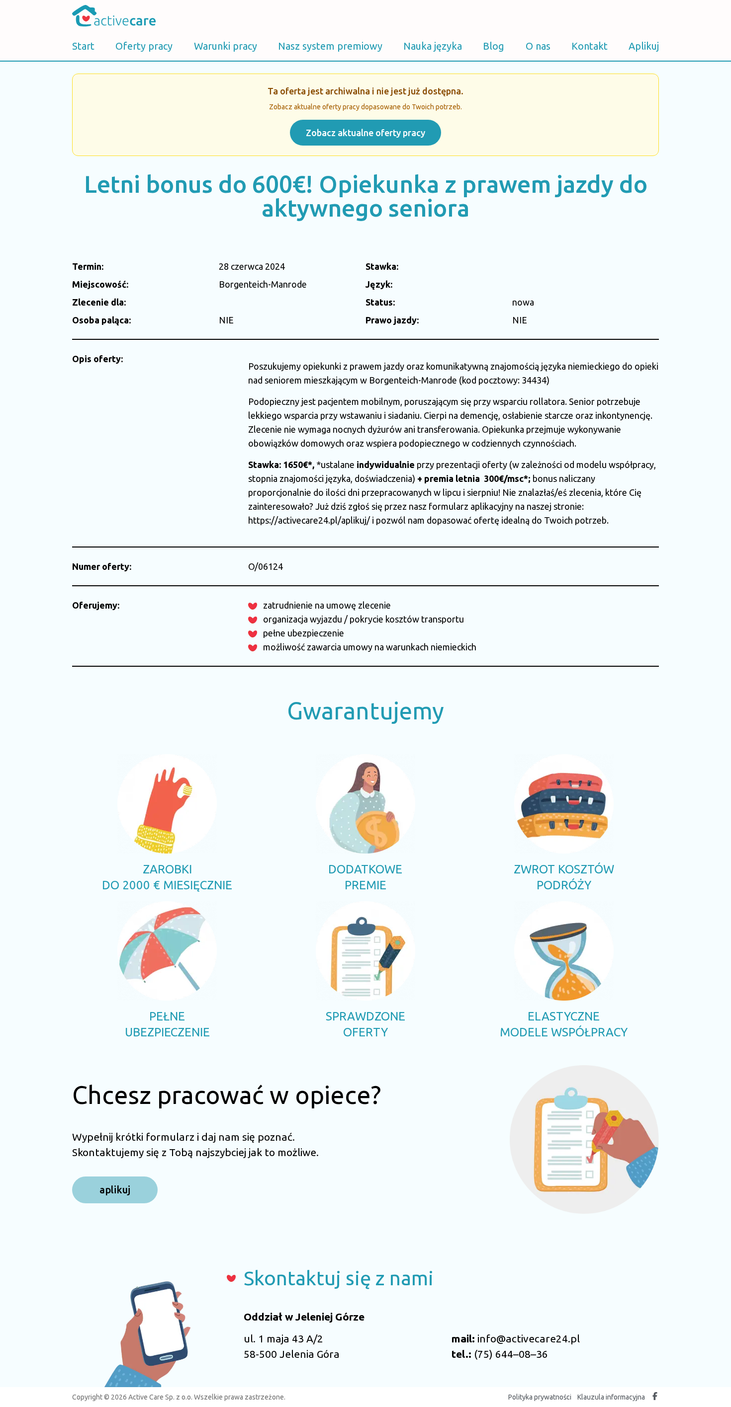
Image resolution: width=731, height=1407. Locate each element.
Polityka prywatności (539, 1397)
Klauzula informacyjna (611, 1397)
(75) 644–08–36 (511, 1354)
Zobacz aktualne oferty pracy (365, 133)
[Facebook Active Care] (655, 1397)
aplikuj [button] (114, 1189)
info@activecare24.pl (528, 1338)
